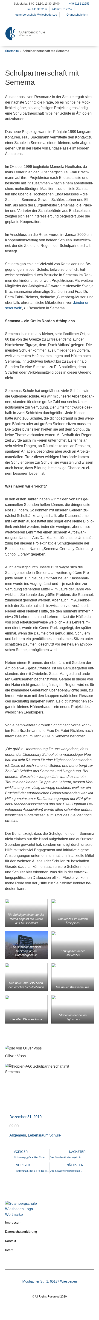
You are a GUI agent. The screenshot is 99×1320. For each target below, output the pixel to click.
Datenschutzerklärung (21, 1231)
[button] (88, 39)
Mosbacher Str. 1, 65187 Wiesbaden (49, 1281)
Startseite (12, 51)
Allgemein (17, 1135)
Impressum (13, 1222)
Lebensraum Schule (44, 1135)
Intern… (11, 1250)
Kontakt (10, 1241)
